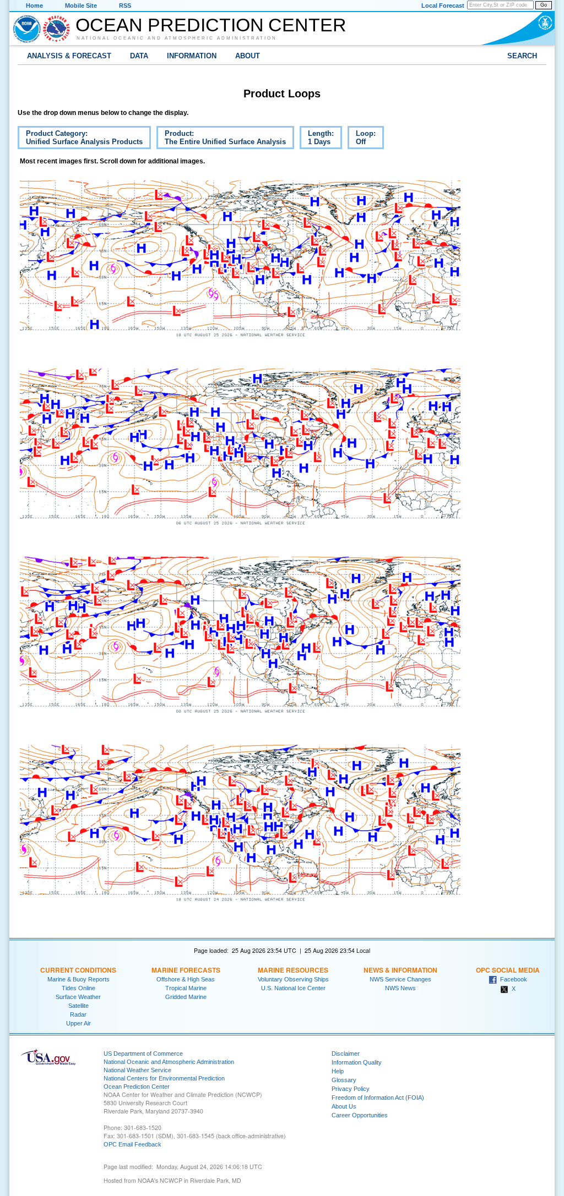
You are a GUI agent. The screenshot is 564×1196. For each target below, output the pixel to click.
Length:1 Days (317, 139)
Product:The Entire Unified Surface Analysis (221, 139)
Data (139, 56)
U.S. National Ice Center (293, 988)
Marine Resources (293, 970)
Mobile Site (81, 5)
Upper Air (78, 1023)
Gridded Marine (186, 997)
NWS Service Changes (400, 979)
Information (191, 56)
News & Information (400, 970)
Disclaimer (346, 1053)
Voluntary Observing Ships (293, 979)
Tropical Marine (186, 988)
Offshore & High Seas (185, 979)
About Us (344, 1106)
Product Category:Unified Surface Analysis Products (80, 139)
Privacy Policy (351, 1088)
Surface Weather (78, 997)
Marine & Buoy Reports (78, 979)
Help (338, 1071)
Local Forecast (442, 5)
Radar (78, 1014)
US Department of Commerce (143, 1053)
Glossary (344, 1080)
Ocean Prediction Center (210, 24)
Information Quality (357, 1062)
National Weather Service (137, 1070)
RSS (125, 5)
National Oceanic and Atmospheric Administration (177, 38)
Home (34, 5)
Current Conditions (78, 970)
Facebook (512, 979)
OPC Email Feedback (132, 1144)
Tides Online (78, 988)
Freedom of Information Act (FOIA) (378, 1097)
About (247, 56)
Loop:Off (362, 139)
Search (522, 56)
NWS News (400, 988)
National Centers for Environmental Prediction (164, 1078)
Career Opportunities (360, 1115)
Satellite (78, 1005)
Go (543, 5)
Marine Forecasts (185, 970)
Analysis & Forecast (69, 56)
